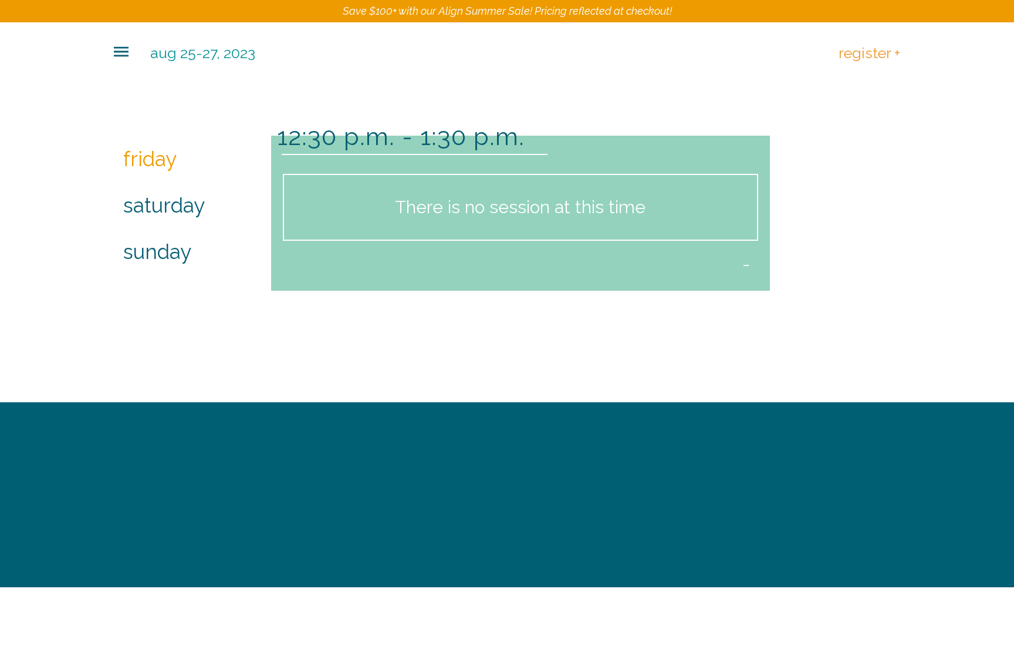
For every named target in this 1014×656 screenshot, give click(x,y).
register (869, 52)
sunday (157, 252)
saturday (164, 205)
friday (150, 159)
